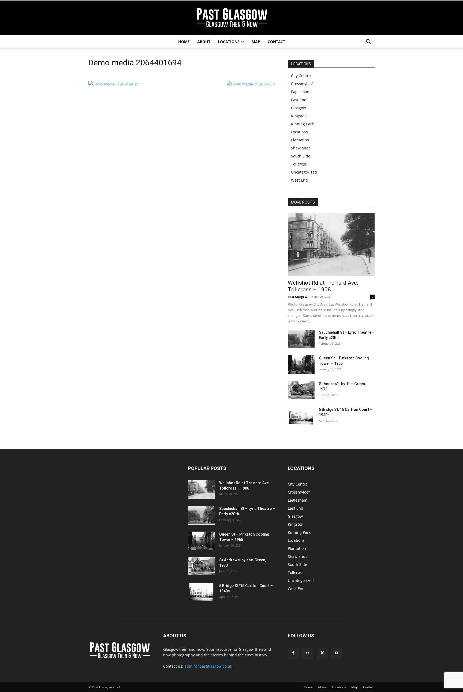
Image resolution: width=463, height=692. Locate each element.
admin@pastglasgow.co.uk (208, 666)
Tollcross (299, 164)
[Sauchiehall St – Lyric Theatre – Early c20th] (301, 339)
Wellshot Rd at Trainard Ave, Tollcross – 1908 (323, 286)
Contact (276, 41)
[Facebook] (293, 653)
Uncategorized (304, 172)
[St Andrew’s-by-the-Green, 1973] (301, 390)
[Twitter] (322, 653)
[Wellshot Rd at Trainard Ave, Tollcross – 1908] (331, 244)
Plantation (300, 139)
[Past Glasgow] (231, 18)
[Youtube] (336, 653)
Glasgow (298, 107)
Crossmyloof (302, 83)
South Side (300, 156)
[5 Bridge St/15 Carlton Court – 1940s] (301, 416)
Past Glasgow (297, 297)
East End (299, 99)
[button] (368, 42)
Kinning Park (302, 123)
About (203, 41)
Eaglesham (301, 91)
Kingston (299, 115)
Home (184, 41)
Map (256, 41)
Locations (229, 41)
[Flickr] (307, 653)
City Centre (301, 75)
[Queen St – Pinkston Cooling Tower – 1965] (301, 364)
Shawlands (301, 148)
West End (299, 180)
